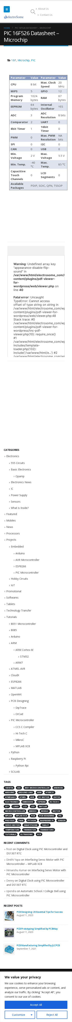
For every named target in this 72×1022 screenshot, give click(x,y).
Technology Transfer (18, 610)
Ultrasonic (26, 834)
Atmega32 (10, 797)
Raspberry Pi (18, 758)
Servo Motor (12, 825)
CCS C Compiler (25, 727)
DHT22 (57, 797)
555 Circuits (18, 463)
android (58, 788)
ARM (14, 643)
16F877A (9, 788)
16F (13, 60)
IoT (13, 585)
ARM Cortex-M (24, 650)
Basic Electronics (21, 469)
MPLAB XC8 (23, 746)
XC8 (39, 834)
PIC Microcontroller (27, 572)
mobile (44, 811)
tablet (45, 825)
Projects (11, 539)
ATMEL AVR (18, 668)
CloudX (15, 675)
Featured (11, 514)
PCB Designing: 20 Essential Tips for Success (40, 911)
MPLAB (8, 815)
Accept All (36, 1004)
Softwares (12, 597)
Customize (18, 1014)
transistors (47, 829)
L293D (16, 806)
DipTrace (21, 707)
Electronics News (21, 482)
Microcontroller (15, 811)
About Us (43, 8)
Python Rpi (22, 765)
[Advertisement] (36, 67)
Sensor (62, 820)
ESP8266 (21, 566)
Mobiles (11, 520)
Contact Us (46, 14)
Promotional (13, 591)
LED (33, 806)
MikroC (20, 740)
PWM (20, 820)
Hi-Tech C (21, 733)
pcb (33, 815)
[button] (7, 9)
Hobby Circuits (19, 578)
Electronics (12, 456)
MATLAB (16, 688)
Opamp (20, 476)
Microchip (24, 60)
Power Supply (19, 495)
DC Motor (43, 797)
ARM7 (19, 662)
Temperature (12, 829)
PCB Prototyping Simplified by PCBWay (37, 928)
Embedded (17, 546)
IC (12, 488)
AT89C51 (50, 792)
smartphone (30, 825)
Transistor (29, 829)
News (9, 527)
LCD (25, 806)
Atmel (23, 797)
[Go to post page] (9, 916)
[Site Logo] (14, 16)
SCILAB (15, 771)
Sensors (15, 501)
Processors (13, 533)
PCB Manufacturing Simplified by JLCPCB (38, 945)
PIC (33, 60)
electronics (11, 802)
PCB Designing (20, 701)
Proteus (9, 820)
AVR (32, 797)
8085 (14, 630)
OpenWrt (16, 694)
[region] (36, 997)
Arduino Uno (25, 792)
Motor (56, 811)
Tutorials (11, 617)
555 (18, 788)
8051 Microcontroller (23, 624)
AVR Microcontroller (27, 560)
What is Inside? (20, 508)
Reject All (52, 1014)
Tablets (10, 604)
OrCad (19, 714)
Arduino (20, 553)
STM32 (24, 656)
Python (15, 752)
